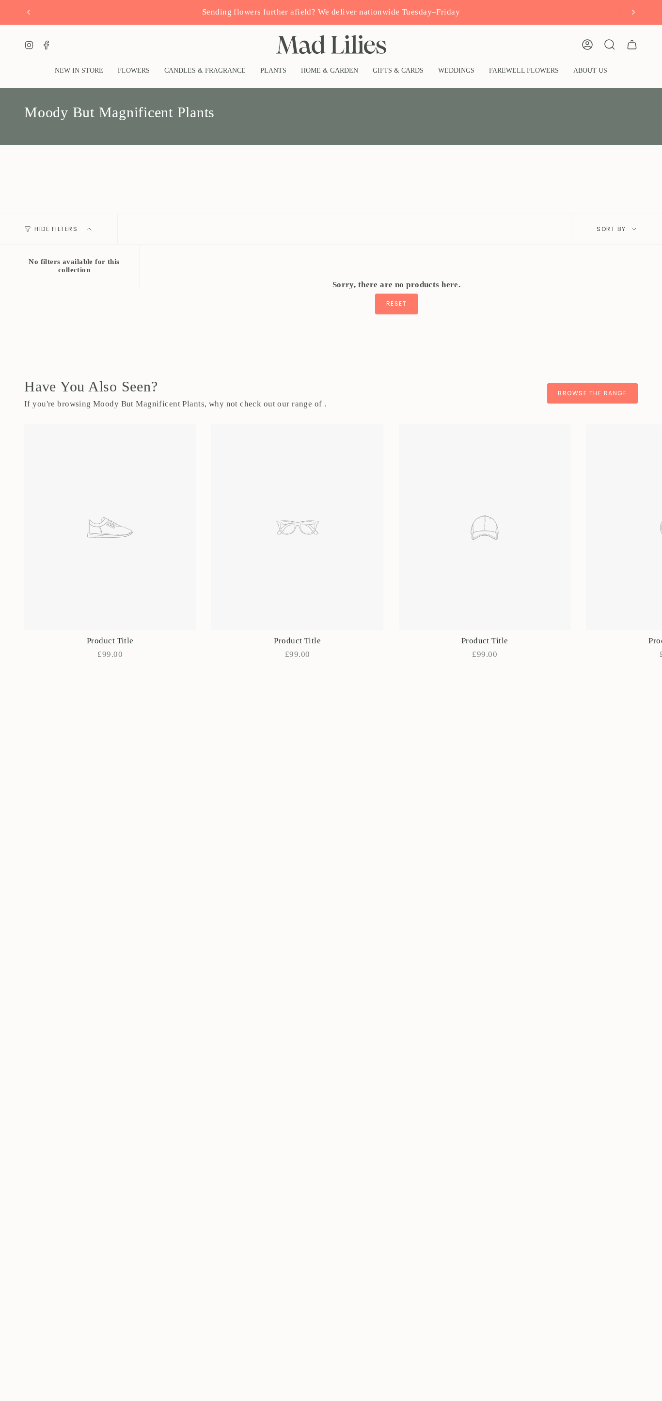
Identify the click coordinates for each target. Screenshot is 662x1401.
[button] (133, 71)
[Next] (633, 12)
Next (647, 527)
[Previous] (28, 12)
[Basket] (632, 44)
